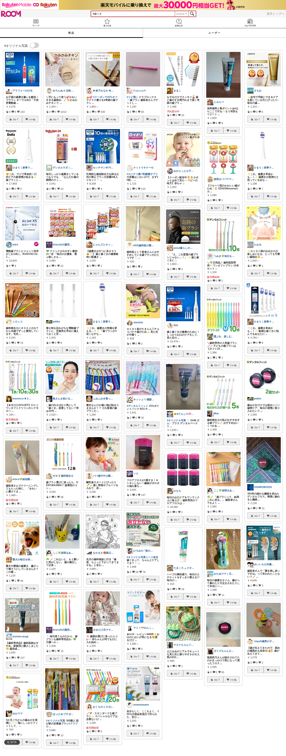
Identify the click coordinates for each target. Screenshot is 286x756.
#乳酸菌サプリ (149, 174)
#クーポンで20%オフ (105, 97)
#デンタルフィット (137, 405)
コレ (15, 119)
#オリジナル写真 (55, 720)
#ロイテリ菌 (134, 174)
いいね (32, 119)
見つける (107, 23)
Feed (36, 23)
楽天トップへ (275, 13)
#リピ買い (132, 97)
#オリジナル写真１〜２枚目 (142, 557)
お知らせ (179, 23)
